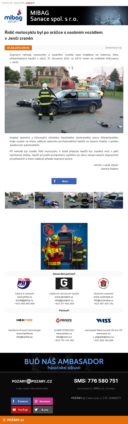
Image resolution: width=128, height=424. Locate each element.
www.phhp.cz (24, 296)
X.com (44, 409)
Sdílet (65, 181)
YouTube (23, 409)
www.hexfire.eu (24, 333)
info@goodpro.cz (64, 300)
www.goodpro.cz (64, 296)
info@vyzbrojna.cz (103, 300)
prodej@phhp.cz (24, 300)
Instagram (45, 401)
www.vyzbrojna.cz (103, 296)
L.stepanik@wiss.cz (103, 337)
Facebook (23, 401)
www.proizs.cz (64, 333)
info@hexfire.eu (24, 337)
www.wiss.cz (103, 333)
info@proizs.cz (64, 337)
